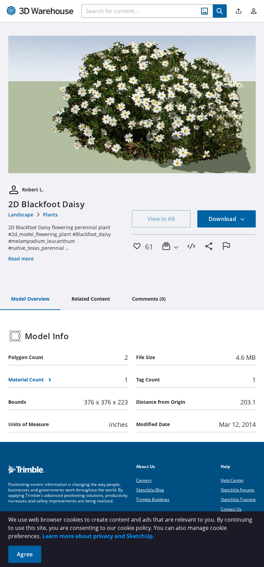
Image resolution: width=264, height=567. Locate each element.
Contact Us (231, 509)
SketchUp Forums (237, 490)
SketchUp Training (238, 499)
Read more (21, 258)
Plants (50, 214)
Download (223, 219)
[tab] (30, 299)
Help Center (232, 480)
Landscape (20, 214)
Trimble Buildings (152, 499)
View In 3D (132, 104)
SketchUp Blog (150, 490)
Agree (25, 554)
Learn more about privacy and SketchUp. (98, 536)
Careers (144, 480)
